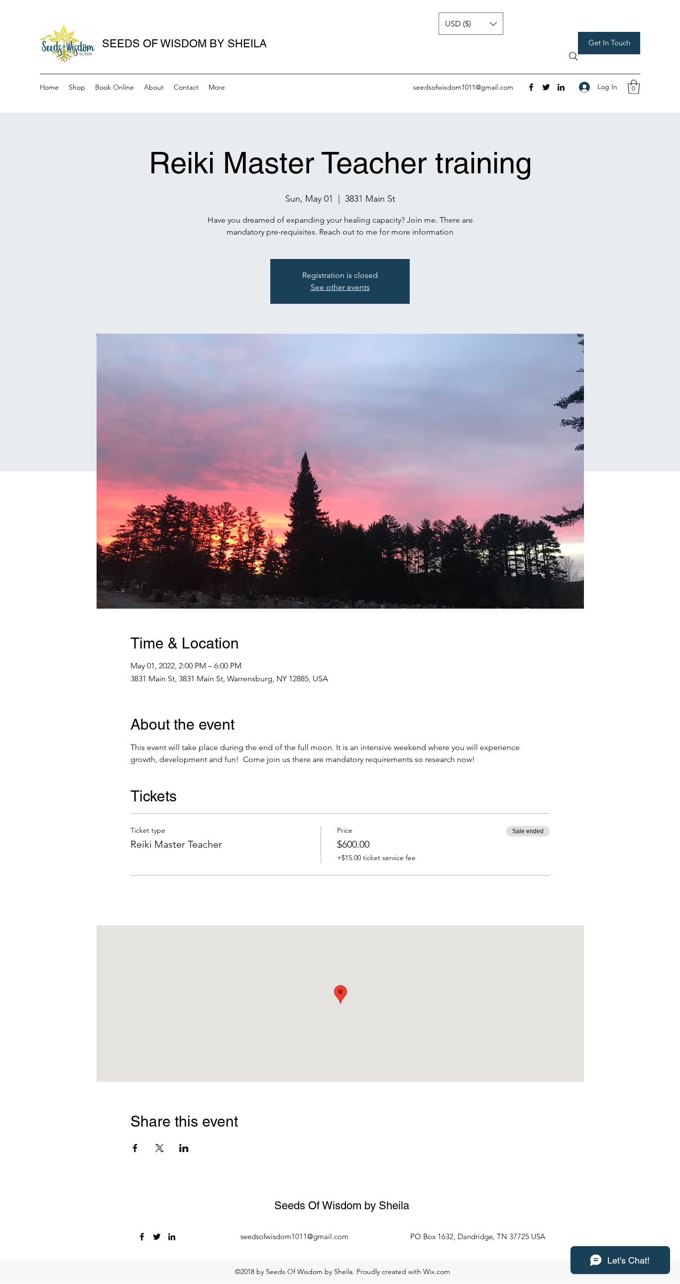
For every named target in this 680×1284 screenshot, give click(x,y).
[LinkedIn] (561, 87)
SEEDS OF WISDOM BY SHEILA (184, 43)
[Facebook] (531, 87)
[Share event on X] (159, 1148)
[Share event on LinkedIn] (184, 1148)
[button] (609, 43)
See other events (340, 287)
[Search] (573, 56)
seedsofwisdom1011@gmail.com (463, 87)
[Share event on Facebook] (135, 1148)
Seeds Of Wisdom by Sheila (341, 1205)
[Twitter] (546, 87)
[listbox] (471, 23)
